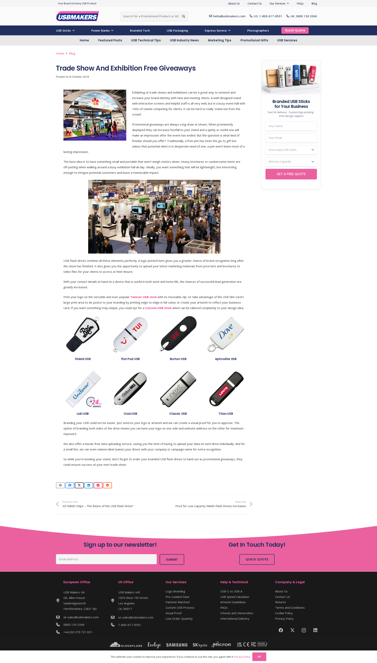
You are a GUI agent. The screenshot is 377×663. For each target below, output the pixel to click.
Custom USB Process (180, 607)
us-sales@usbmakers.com (136, 617)
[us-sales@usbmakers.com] (114, 617)
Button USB (178, 359)
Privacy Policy (284, 618)
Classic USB (178, 414)
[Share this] (69, 485)
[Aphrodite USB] (225, 334)
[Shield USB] (82, 334)
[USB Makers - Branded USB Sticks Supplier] (80, 16)
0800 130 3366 (73, 625)
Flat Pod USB (130, 359)
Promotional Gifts (254, 40)
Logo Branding (175, 591)
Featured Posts (110, 40)
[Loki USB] (82, 389)
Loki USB (83, 414)
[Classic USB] (178, 389)
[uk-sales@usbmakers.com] (59, 617)
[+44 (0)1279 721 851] (59, 632)
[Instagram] (304, 630)
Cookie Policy (284, 613)
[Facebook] (281, 630)
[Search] (183, 16)
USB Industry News (184, 40)
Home (84, 40)
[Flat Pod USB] (130, 334)
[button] (288, 3)
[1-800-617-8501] (114, 625)
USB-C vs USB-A (231, 591)
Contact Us (282, 597)
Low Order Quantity (179, 618)
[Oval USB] (130, 389)
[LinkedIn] (315, 630)
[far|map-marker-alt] (59, 600)
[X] (292, 630)
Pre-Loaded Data (177, 597)
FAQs (224, 607)
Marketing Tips (219, 40)
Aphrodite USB (226, 359)
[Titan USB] (225, 389)
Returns (280, 602)
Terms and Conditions (290, 607)
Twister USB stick (143, 297)
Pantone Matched (177, 602)
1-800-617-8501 (129, 625)
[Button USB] (178, 334)
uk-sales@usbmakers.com (81, 617)
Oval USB (130, 414)
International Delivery (234, 618)
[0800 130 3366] (59, 624)
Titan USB (226, 414)
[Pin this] (98, 485)
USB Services (287, 40)
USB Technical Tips (146, 40)
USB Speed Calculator (234, 597)
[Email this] (60, 485)
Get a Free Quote (291, 174)
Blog (72, 53)
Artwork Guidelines (233, 602)
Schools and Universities (236, 613)
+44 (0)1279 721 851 (77, 632)
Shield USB (83, 359)
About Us (281, 591)
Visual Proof (174, 613)
